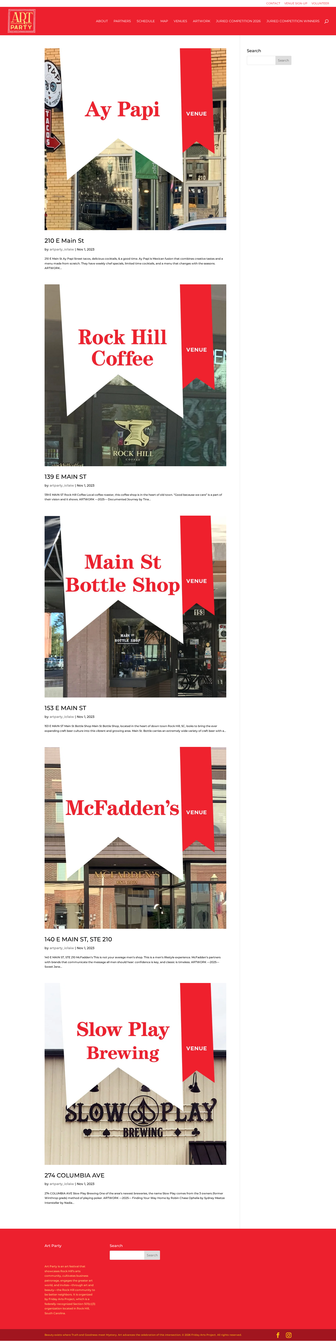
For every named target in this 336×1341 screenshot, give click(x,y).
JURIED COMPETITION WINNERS (293, 21)
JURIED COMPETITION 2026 (238, 21)
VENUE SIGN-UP (295, 3)
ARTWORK (201, 21)
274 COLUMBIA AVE (74, 1175)
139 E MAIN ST (65, 476)
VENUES (180, 21)
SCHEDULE (146, 21)
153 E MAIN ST (65, 708)
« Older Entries (54, 1221)
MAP (164, 21)
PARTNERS (122, 21)
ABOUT (102, 21)
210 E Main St (64, 240)
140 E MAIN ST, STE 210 (78, 939)
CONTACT (273, 3)
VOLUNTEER (320, 3)
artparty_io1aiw (62, 249)
